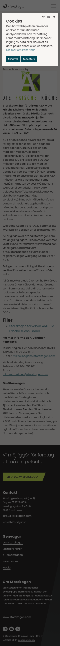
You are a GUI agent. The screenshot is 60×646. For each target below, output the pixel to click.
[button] (13, 59)
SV (43, 17)
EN (48, 17)
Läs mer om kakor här (20, 50)
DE (54, 17)
